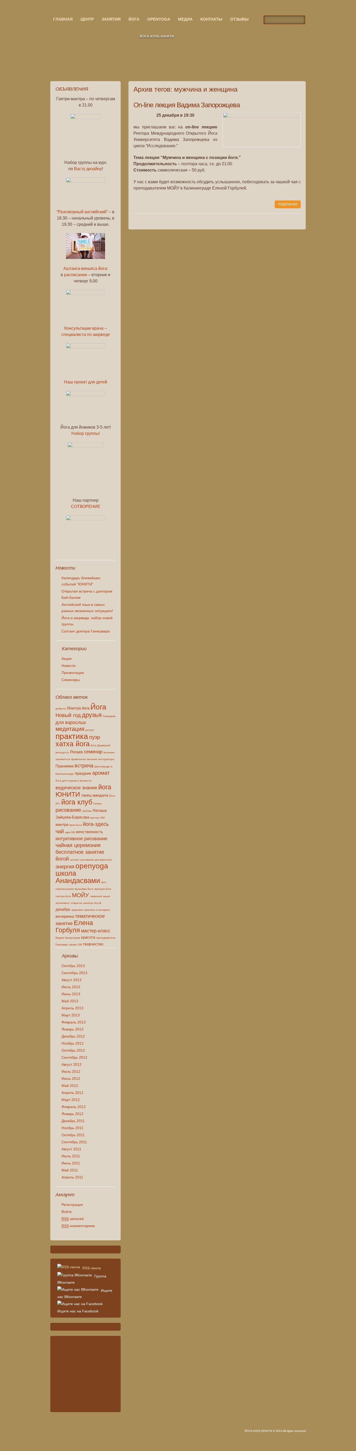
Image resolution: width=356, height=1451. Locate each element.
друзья (92, 714)
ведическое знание (76, 787)
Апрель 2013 (72, 1008)
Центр (87, 19)
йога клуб (76, 802)
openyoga (158, 19)
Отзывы (239, 19)
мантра (62, 824)
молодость (62, 752)
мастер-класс (95, 930)
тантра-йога (63, 896)
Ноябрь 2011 (72, 1128)
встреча (84, 765)
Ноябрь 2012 (73, 1043)
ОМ (80, 944)
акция (106, 896)
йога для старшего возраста (73, 780)
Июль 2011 (71, 1156)
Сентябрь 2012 (74, 1057)
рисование (68, 810)
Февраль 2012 (74, 1107)
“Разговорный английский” (82, 212)
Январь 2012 (72, 1114)
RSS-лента (91, 1268)
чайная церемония (78, 845)
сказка (73, 944)
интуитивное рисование (81, 838)
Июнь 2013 (71, 994)
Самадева (109, 716)
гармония (96, 896)
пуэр (94, 737)
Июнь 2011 (71, 1163)
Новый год (68, 715)
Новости (69, 666)
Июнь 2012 (71, 1078)
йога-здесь (96, 824)
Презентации (73, 673)
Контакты (211, 19)
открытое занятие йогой (86, 903)
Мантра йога (78, 708)
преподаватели (105, 937)
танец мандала (94, 795)
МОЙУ (80, 895)
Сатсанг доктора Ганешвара (86, 631)
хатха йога (73, 744)
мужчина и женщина (97, 909)
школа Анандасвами (78, 877)
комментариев (78, 1226)
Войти (67, 1212)
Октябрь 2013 (73, 966)
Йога (133, 19)
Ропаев (76, 752)
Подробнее (288, 204)
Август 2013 (72, 980)
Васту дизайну (88, 169)
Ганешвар (62, 944)
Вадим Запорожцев (68, 937)
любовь (86, 810)
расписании (75, 275)
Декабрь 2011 (73, 1121)
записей (73, 1219)
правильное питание (84, 759)
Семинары (71, 680)
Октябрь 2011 (73, 1135)
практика (72, 736)
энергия (65, 866)
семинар (93, 751)
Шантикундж (102, 766)
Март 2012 (71, 1100)
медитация (70, 729)
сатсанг (74, 859)
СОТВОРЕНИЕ (85, 506)
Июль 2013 (71, 987)
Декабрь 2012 (73, 1036)
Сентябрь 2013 (74, 973)
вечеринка (65, 916)
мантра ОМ (97, 817)
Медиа (185, 19)
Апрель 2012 (72, 1093)
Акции (67, 658)
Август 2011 (71, 1149)
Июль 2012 (71, 1071)
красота (88, 937)
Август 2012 (72, 1064)
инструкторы (106, 759)
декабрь (63, 909)
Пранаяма (64, 766)
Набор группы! (85, 433)
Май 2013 (70, 1001)
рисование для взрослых (96, 859)
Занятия (111, 19)
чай (60, 831)
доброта (61, 708)
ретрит (89, 730)
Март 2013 (71, 1015)
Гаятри (97, 803)
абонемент (63, 903)
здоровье (77, 909)
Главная (63, 19)
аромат (101, 773)
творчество (93, 944)
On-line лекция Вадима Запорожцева (186, 105)
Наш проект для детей (85, 382)
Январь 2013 (72, 1029)
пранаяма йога (84, 888)
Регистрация (72, 1205)
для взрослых (71, 722)
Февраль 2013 (74, 1022)
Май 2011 (70, 1170)
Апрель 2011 (72, 1177)
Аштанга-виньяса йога (85, 268)
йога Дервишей (100, 745)
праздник (83, 773)
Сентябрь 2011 (74, 1142)
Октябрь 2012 (73, 1050)
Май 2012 (70, 1085)
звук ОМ (70, 832)
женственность (89, 832)
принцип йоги (102, 888)
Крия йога (75, 825)
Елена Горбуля (74, 926)
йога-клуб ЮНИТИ (157, 36)
